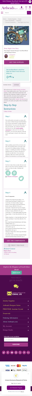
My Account (7, 326)
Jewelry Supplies (9, 301)
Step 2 (7, 141)
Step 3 (7, 161)
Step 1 (7, 116)
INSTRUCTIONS (7, 84)
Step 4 (7, 192)
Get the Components (16, 240)
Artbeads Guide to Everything (10, 252)
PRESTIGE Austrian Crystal (13, 309)
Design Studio (8, 330)
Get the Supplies (16, 62)
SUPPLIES (16, 84)
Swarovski (6, 313)
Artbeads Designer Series (11, 305)
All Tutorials (6, 254)
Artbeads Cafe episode (20, 99)
